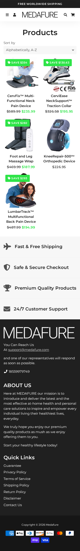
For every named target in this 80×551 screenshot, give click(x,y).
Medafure (52, 524)
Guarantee (12, 465)
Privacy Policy (15, 472)
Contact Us (13, 505)
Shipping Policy (16, 485)
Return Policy (15, 492)
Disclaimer (12, 498)
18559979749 (19, 371)
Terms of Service (17, 479)
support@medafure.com (28, 350)
